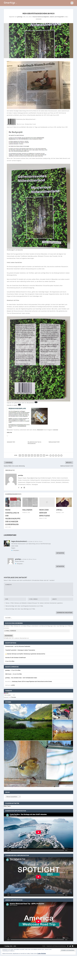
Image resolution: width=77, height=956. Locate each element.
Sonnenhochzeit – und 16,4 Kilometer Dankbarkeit (17, 646)
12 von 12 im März (9, 661)
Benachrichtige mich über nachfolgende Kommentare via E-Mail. (24, 606)
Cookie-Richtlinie (41, 953)
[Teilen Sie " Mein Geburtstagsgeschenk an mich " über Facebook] (19, 455)
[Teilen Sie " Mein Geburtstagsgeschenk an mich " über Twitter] (22, 455)
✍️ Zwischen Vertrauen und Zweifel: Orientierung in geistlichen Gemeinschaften (25, 654)
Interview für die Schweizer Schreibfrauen (15, 657)
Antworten (60, 553)
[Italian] (7, 693)
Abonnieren (8, 635)
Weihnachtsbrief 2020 (54, 442)
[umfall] (64, 502)
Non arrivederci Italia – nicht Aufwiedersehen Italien (24, 677)
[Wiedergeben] (6, 850)
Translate (13, 697)
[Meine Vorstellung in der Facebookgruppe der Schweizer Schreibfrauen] (13, 502)
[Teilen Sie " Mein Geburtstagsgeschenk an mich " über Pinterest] (28, 455)
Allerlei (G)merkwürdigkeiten (41, 16)
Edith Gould (8, 674)
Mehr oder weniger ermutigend (44, 513)
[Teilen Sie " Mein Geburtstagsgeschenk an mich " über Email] (40, 455)
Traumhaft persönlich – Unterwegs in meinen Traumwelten (20, 650)
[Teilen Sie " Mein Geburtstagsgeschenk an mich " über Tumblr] (25, 455)
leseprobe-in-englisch (12, 405)
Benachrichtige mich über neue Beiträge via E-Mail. (20, 609)
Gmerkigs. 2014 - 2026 (10, 946)
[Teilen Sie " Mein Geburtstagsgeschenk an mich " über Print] (43, 455)
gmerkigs (19, 16)
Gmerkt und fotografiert (57, 16)
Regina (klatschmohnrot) (19, 541)
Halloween (27, 510)
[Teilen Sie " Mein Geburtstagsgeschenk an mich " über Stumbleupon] (37, 455)
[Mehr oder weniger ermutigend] (47, 502)
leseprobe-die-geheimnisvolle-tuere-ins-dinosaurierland (20, 402)
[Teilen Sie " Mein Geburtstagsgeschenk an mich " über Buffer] (34, 455)
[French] (6, 693)
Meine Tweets (7, 806)
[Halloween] (30, 502)
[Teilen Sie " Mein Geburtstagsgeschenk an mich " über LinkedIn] (31, 455)
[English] (4, 693)
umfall (59, 510)
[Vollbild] (71, 850)
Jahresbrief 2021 (11, 442)
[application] (38, 832)
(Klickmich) (40, 430)
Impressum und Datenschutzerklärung (56, 946)
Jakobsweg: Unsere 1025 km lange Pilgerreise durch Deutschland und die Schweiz (32, 681)
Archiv (43, 946)
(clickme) (55, 430)
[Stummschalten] (69, 850)
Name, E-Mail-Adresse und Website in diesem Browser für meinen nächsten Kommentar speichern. (34, 603)
